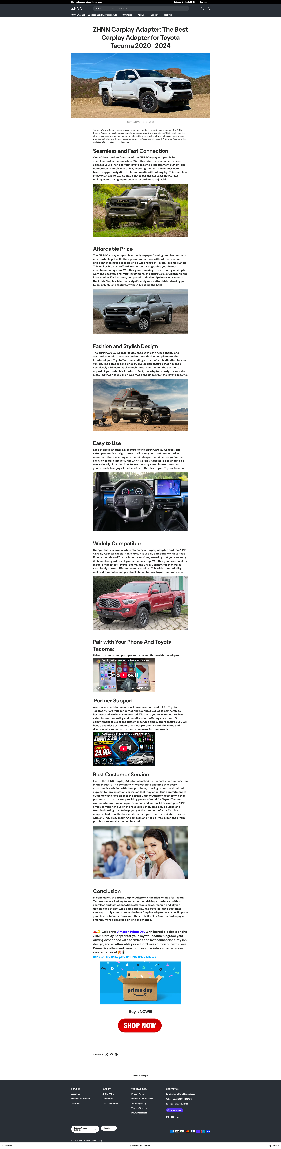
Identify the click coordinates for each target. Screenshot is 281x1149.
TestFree (168, 15)
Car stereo (127, 15)
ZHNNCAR (81, 1141)
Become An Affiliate (80, 1099)
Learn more (97, 2)
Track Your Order (111, 1103)
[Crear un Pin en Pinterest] (116, 1054)
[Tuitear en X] (106, 1054)
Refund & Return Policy (142, 1099)
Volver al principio (140, 1076)
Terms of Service (139, 1108)
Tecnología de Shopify (93, 1141)
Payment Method (139, 1113)
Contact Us (108, 1099)
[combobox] (141, 8)
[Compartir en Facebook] (111, 1054)
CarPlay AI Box (78, 15)
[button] (208, 8)
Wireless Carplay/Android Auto (102, 15)
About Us (75, 1094)
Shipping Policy (138, 1103)
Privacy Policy (138, 1094)
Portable (141, 15)
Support (154, 15)
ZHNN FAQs (108, 1094)
